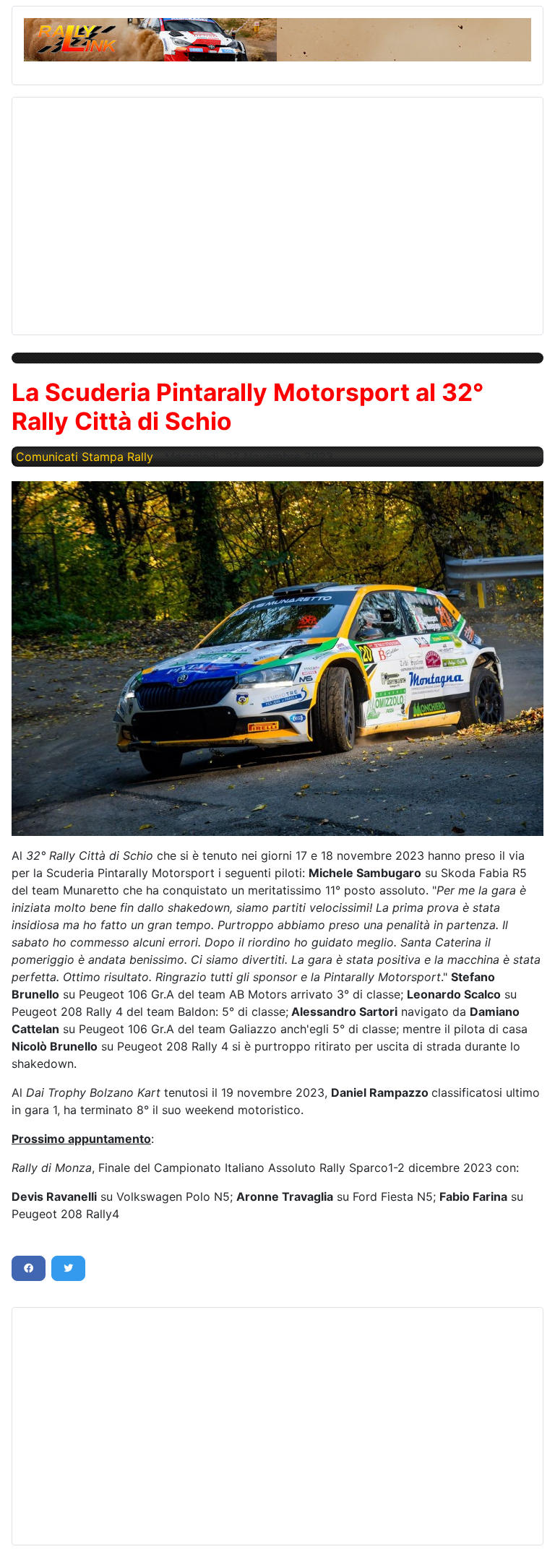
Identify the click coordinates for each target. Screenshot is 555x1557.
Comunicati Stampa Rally (84, 456)
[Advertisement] (277, 210)
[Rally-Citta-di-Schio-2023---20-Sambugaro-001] (277, 658)
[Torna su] (529, 1530)
